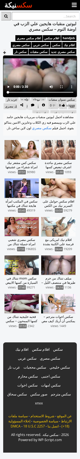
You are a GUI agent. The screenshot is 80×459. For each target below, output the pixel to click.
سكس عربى (27, 358)
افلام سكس (51, 38)
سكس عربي (41, 45)
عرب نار (14, 367)
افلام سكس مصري (29, 38)
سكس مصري (21, 45)
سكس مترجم (61, 394)
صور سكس (38, 394)
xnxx (39, 403)
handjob (69, 38)
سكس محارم (28, 376)
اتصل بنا (53, 426)
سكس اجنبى (50, 376)
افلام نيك (69, 45)
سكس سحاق (17, 394)
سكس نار (21, 52)
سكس (56, 45)
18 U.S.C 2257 (34, 426)
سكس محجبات (34, 367)
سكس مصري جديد (63, 52)
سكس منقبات (39, 52)
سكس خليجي (59, 367)
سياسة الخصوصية (45, 421)
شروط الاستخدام (42, 416)
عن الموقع (64, 416)
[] (6, 16)
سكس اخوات (27, 385)
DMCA (15, 426)
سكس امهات (51, 385)
